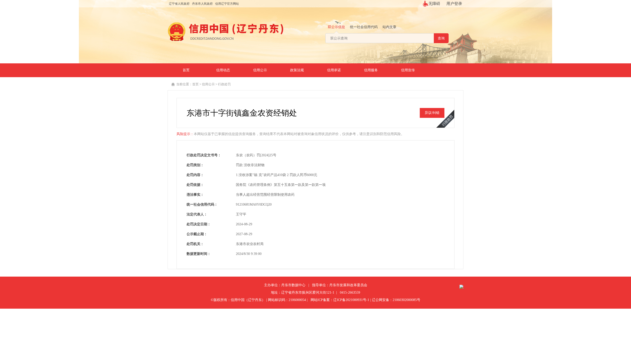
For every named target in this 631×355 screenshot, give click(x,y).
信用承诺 (334, 70)
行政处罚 (224, 84)
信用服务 (371, 70)
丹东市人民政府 (202, 3)
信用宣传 (408, 70)
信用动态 (223, 70)
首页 (186, 70)
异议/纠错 (432, 113)
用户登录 (454, 3)
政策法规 (297, 70)
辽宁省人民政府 (179, 3)
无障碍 (434, 3)
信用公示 (260, 70)
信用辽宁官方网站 (227, 3)
